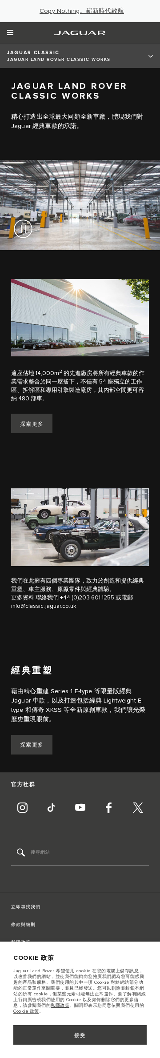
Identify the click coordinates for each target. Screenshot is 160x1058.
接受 (80, 1035)
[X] (138, 809)
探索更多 (32, 424)
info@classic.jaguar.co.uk (43, 606)
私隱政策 (60, 1005)
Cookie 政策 (26, 1011)
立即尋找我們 (25, 907)
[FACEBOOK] (109, 809)
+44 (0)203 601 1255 (87, 597)
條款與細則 (23, 924)
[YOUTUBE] (80, 809)
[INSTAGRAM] (22, 809)
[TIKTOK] (51, 809)
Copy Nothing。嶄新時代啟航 (82, 11)
